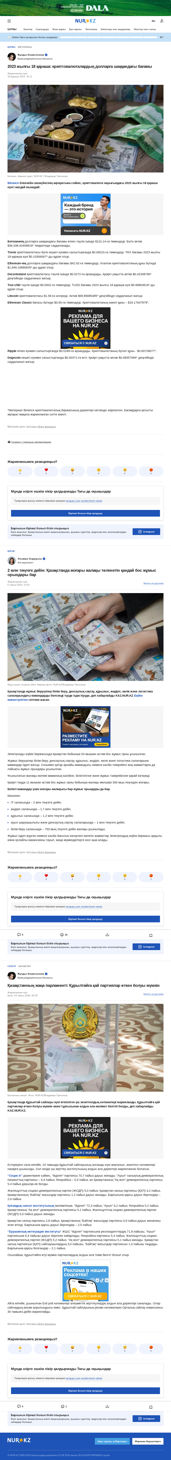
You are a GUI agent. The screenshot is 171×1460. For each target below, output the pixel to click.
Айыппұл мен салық (145, 29)
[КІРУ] (161, 21)
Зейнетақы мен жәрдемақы (115, 29)
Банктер (28, 29)
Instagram (148, 531)
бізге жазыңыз (47, 426)
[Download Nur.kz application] (85, 8)
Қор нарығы (75, 29)
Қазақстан (25, 966)
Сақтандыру (42, 29)
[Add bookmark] (151, 935)
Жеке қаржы (59, 29)
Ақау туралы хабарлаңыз (112, 1441)
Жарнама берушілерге (148, 1441)
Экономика (91, 29)
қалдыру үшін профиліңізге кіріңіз (84, 500)
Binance (13, 183)
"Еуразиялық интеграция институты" (34, 1231)
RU (153, 21)
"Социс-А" (15, 1175)
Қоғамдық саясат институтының (31, 1205)
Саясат (12, 966)
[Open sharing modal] (107, 934)
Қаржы (12, 29)
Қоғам (11, 551)
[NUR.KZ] (85, 21)
